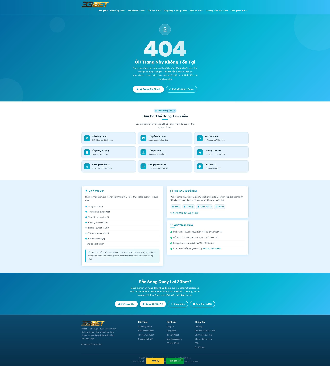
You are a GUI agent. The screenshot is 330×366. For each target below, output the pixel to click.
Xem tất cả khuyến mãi (98, 217)
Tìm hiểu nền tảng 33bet (99, 212)
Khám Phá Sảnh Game (183, 89)
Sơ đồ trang (200, 347)
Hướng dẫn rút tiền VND (98, 228)
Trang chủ (103, 10)
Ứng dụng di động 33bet (175, 10)
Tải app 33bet (196, 10)
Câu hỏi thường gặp (96, 238)
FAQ (197, 343)
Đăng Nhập (179, 304)
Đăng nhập (171, 331)
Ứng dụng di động (174, 339)
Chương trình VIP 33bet (217, 10)
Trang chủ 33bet (95, 206)
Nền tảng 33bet (117, 10)
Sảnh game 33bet (239, 10)
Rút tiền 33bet (155, 10)
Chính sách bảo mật (203, 335)
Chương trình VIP (145, 339)
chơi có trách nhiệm (212, 248)
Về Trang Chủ (127, 304)
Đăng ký (170, 326)
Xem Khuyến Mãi (204, 304)
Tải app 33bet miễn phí (98, 233)
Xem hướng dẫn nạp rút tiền (186, 213)
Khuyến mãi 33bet (136, 10)
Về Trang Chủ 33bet (150, 89)
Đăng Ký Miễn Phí (154, 304)
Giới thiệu (199, 326)
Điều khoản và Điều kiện (205, 331)
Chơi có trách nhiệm (95, 244)
